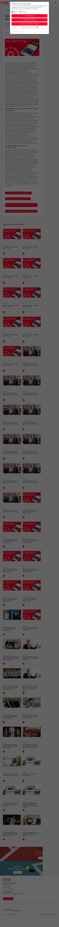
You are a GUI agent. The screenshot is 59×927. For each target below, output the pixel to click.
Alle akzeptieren (29, 16)
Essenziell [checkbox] (16, 11)
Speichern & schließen (29, 20)
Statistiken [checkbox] (24, 11)
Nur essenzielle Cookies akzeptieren (29, 24)
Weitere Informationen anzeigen (29, 27)
